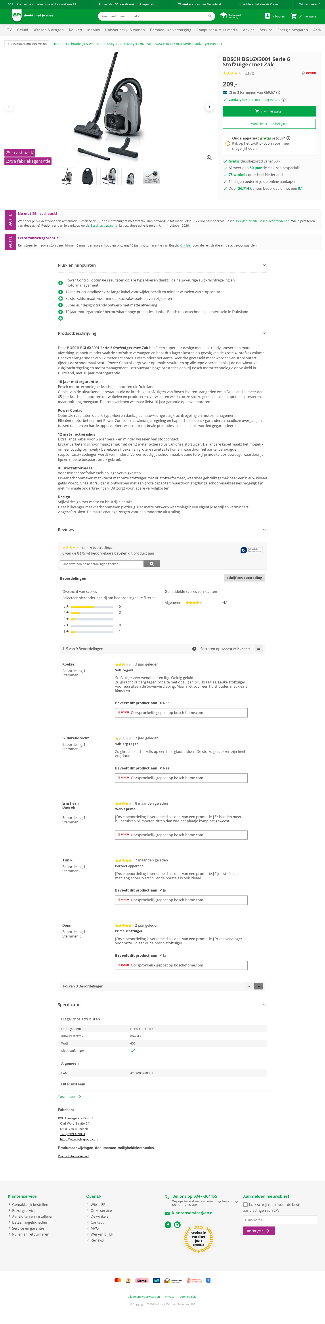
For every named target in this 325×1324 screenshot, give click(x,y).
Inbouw (93, 29)
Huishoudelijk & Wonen (82, 44)
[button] (162, 265)
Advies (248, 29)
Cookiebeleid (188, 1297)
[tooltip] (252, 550)
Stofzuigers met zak (136, 44)
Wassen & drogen (48, 29)
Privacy (169, 1297)
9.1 (74, 4)
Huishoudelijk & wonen (125, 29)
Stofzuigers (111, 44)
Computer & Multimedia (217, 29)
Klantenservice (22, 1196)
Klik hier (186, 245)
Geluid (22, 29)
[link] (70, 547)
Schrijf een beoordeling (246, 579)
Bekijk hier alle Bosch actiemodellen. (263, 221)
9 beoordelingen (103, 547)
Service (266, 29)
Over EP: (94, 1196)
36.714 (12, 4)
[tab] (162, 265)
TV (9, 29)
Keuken (75, 29)
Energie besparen (293, 29)
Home (57, 44)
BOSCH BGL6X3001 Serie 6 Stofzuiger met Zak (188, 44)
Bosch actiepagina (103, 225)
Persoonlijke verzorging (170, 29)
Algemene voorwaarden (144, 1297)
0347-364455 (205, 1196)
